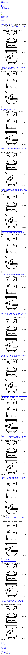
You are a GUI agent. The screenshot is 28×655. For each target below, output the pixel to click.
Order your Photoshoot (6, 650)
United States (4, 24)
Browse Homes (4, 2)
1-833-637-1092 (4, 7)
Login (2, 5)
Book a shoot (4, 22)
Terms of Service (4, 651)
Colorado (10, 24)
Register (2, 6)
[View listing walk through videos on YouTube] (9, 653)
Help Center (3, 648)
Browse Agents (4, 3)
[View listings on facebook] (3, 653)
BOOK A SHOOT (5, 8)
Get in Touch (4, 647)
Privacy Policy (4, 652)
